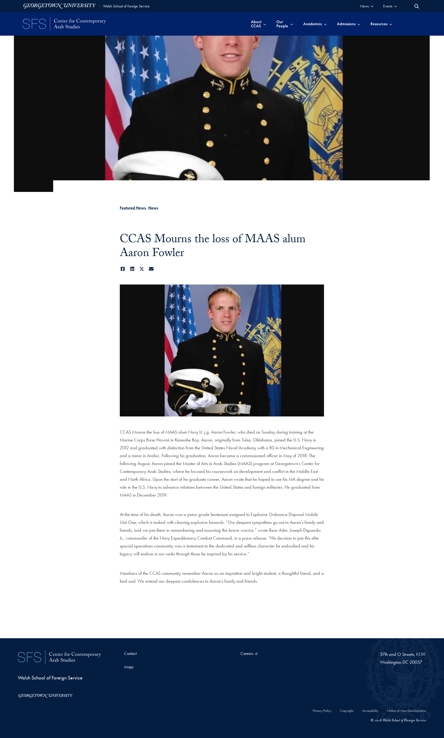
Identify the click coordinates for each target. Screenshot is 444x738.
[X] (142, 269)
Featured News (133, 207)
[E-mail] (151, 269)
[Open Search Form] (416, 6)
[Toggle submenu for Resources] (390, 23)
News (153, 207)
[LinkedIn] (132, 269)
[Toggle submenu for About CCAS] (264, 23)
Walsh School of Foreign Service (126, 6)
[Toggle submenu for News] (372, 6)
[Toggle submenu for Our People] (291, 23)
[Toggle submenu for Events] (395, 6)
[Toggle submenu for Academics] (325, 23)
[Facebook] (123, 269)
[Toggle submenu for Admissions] (358, 23)
